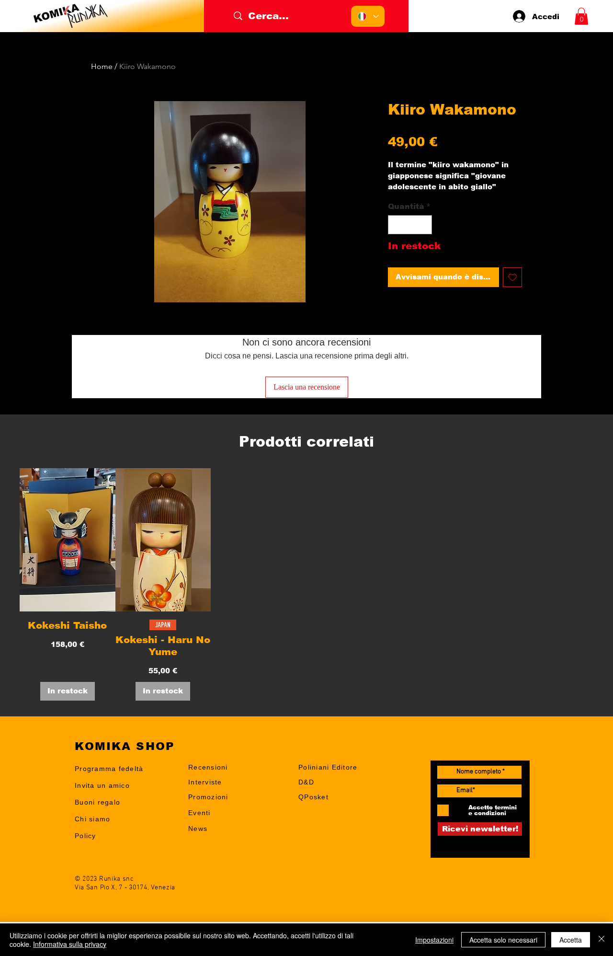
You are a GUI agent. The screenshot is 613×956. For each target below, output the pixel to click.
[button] (581, 16)
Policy (85, 836)
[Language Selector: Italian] (368, 16)
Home (102, 66)
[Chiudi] (601, 939)
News (197, 828)
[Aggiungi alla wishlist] (512, 277)
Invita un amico (102, 785)
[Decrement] (396, 225)
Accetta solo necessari (503, 939)
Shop (197, 843)
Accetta (570, 939)
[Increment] (424, 225)
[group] (306, 584)
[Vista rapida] (67, 539)
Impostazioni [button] (434, 939)
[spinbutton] (410, 225)
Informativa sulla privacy (69, 944)
